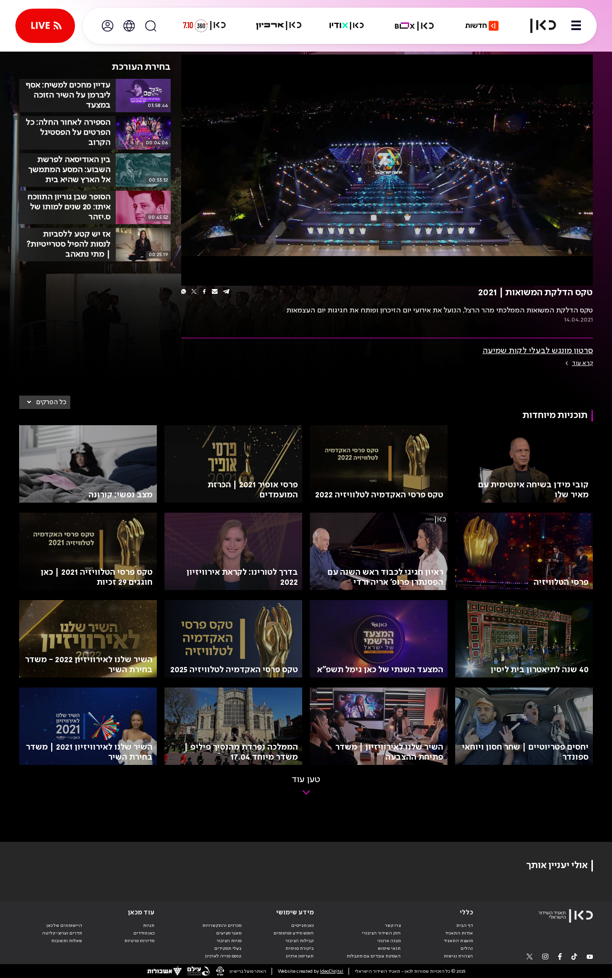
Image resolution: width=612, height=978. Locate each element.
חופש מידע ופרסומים (293, 933)
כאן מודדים (143, 933)
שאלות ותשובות (66, 940)
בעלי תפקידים (227, 948)
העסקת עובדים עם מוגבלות (374, 956)
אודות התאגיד (459, 933)
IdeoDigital (331, 971)
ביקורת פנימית (299, 948)
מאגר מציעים (228, 933)
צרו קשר (393, 925)
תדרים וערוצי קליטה (62, 933)
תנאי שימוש (389, 948)
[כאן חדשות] (482, 25)
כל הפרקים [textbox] (51, 402)
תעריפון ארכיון (300, 955)
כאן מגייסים (302, 925)
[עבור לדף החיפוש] (150, 25)
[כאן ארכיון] (278, 25)
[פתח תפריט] (576, 26)
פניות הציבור (229, 940)
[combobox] (44, 402)
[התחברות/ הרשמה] (107, 25)
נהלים (466, 948)
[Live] (45, 26)
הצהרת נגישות (458, 956)
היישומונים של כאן (64, 925)
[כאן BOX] (414, 25)
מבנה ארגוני (389, 940)
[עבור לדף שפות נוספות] (129, 25)
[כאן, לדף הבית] (537, 25)
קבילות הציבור (299, 940)
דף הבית (464, 925)
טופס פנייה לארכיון (223, 956)
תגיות (148, 925)
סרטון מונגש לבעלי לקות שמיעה (537, 350)
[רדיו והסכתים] (347, 25)
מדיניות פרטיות (139, 940)
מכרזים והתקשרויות (221, 925)
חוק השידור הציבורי (381, 933)
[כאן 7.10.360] (204, 25)
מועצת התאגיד (458, 940)
